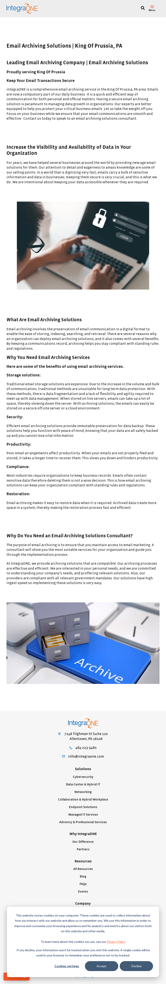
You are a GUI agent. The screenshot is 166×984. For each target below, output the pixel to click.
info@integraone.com (86, 756)
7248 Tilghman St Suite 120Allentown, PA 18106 (86, 736)
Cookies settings (66, 966)
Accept (102, 966)
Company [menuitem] (83, 903)
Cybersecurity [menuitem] (83, 777)
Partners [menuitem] (83, 849)
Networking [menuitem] (83, 792)
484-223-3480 (86, 747)
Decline (136, 966)
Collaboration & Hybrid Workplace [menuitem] (83, 799)
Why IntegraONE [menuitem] (83, 834)
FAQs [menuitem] (83, 884)
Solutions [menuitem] (83, 769)
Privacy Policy (116, 941)
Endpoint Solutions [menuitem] (83, 807)
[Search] (143, 8)
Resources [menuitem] (83, 861)
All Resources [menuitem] (83, 869)
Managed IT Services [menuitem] (83, 814)
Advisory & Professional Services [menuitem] (83, 822)
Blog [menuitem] (83, 876)
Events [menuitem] (83, 891)
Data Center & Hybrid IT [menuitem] (83, 784)
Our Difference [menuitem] (83, 841)
